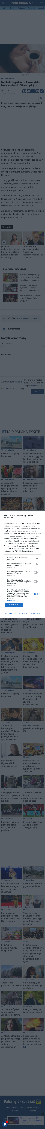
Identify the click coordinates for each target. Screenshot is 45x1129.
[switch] (36, 564)
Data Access (22, 613)
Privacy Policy (36, 613)
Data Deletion (9, 613)
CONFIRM (13, 605)
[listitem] (22, 558)
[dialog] (22, 564)
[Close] (40, 516)
